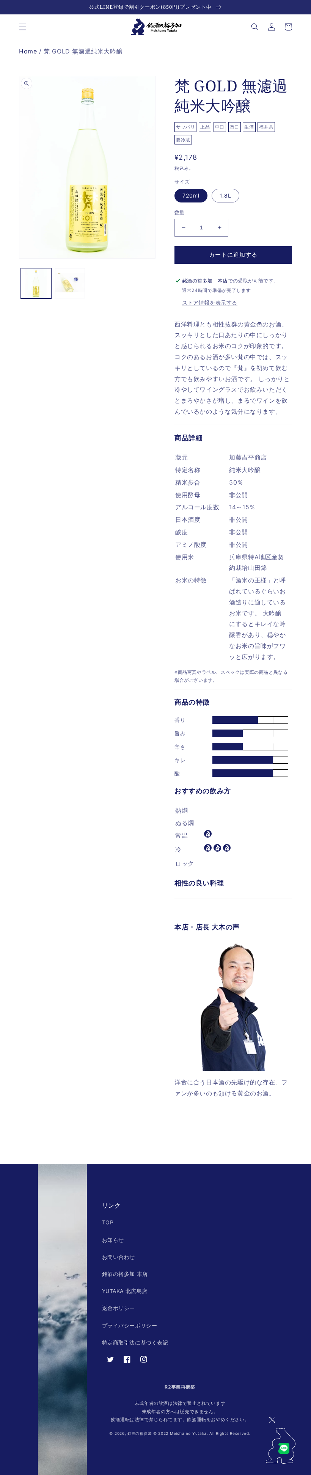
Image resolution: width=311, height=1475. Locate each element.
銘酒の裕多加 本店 (125, 1274)
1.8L (225, 195)
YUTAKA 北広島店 (125, 1291)
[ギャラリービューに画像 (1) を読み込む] (36, 283)
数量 (179, 212)
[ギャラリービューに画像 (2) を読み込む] (70, 283)
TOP (108, 1222)
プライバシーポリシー (129, 1325)
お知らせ (113, 1239)
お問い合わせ (118, 1257)
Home (28, 51)
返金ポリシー (118, 1308)
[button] (22, 27)
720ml (190, 195)
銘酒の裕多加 (139, 1433)
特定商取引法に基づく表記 (135, 1342)
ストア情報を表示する (209, 302)
